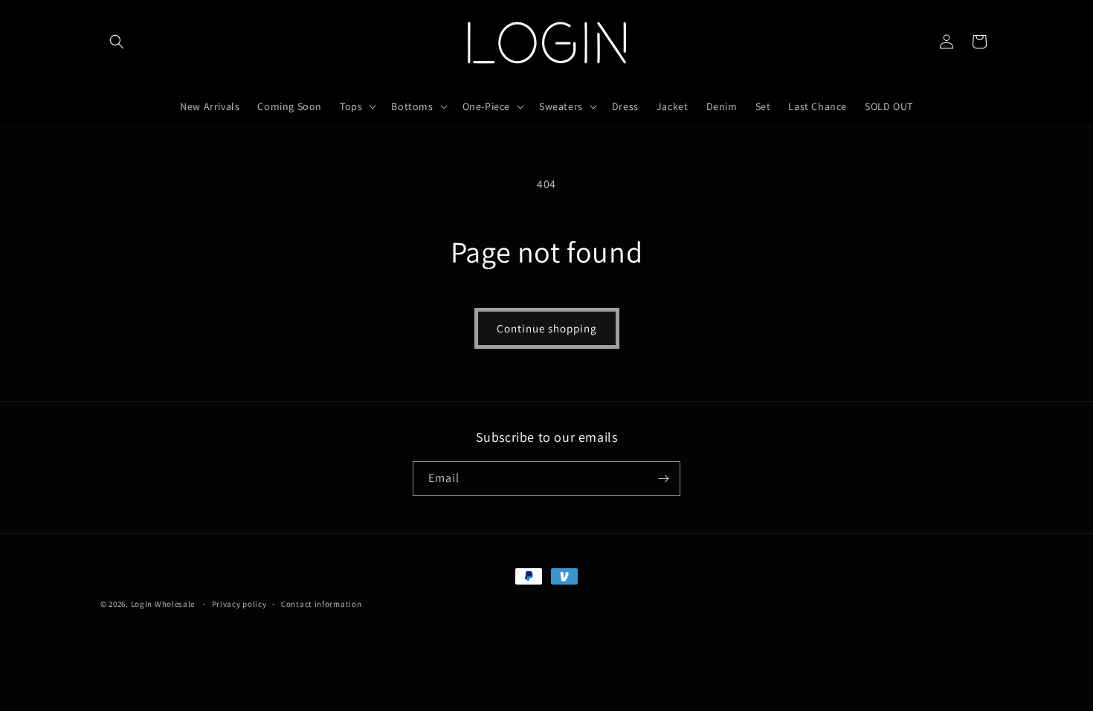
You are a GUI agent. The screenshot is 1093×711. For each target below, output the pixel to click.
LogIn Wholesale (163, 604)
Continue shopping (547, 328)
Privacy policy (239, 604)
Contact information (321, 604)
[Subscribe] (663, 478)
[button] (116, 41)
